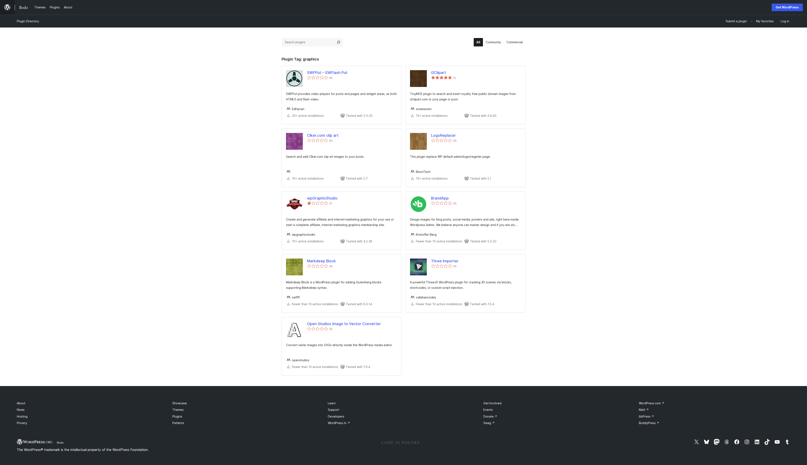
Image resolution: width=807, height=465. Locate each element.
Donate (490, 416)
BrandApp (440, 198)
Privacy (22, 423)
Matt (644, 409)
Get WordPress (787, 7)
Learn (332, 403)
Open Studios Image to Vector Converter (344, 324)
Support (333, 409)
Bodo (60, 442)
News (21, 409)
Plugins (177, 416)
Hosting (22, 416)
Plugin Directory (28, 21)
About (21, 403)
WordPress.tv (339, 423)
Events (488, 409)
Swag (489, 423)
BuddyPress (649, 423)
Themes (178, 409)
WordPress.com (651, 403)
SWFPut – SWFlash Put (327, 72)
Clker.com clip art (323, 135)
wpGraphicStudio (322, 198)
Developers (336, 416)
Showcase (179, 403)
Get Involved (492, 403)
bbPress (646, 416)
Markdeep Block (321, 261)
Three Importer (445, 261)
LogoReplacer (443, 135)
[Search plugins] (338, 42)
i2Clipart (438, 72)
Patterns (178, 423)
